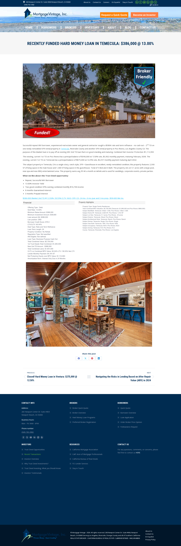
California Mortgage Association (85, 449)
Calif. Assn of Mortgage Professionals (87, 454)
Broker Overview (79, 413)
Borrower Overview (128, 413)
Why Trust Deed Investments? (36, 463)
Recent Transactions (32, 454)
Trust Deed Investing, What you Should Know (42, 468)
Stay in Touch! (78, 468)
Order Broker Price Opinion (131, 422)
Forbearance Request (129, 427)
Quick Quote (125, 408)
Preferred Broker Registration (84, 422)
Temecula (65, 148)
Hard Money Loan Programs (83, 417)
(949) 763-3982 (29, 5)
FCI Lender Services (80, 463)
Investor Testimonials (33, 473)
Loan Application (127, 417)
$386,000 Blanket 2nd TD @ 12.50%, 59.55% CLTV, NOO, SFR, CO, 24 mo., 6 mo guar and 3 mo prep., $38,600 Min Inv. (73, 198)
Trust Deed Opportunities (34, 449)
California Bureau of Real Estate (85, 459)
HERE (138, 452)
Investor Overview (31, 459)
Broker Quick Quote (80, 408)
